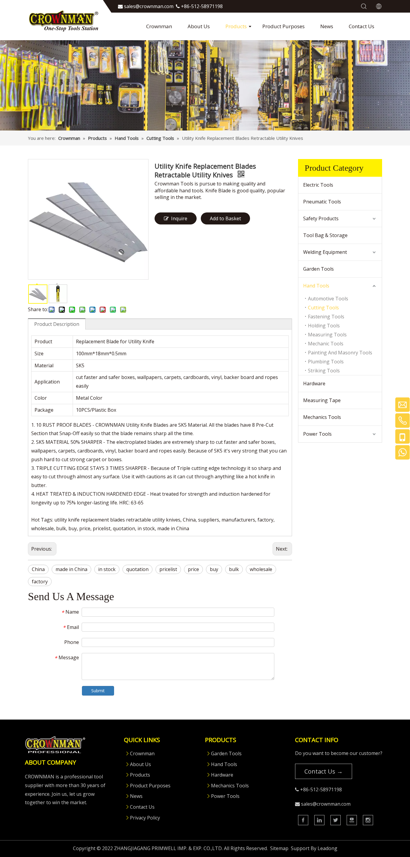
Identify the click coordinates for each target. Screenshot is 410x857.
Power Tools (317, 434)
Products (236, 26)
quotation (137, 569)
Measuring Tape (322, 400)
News (326, 26)
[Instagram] (368, 820)
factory (40, 581)
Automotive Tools (328, 298)
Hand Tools (316, 285)
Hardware (314, 383)
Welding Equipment (325, 252)
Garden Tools (318, 269)
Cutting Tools (323, 307)
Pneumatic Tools (322, 201)
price (193, 569)
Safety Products (321, 218)
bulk (234, 569)
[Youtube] (352, 820)
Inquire (179, 218)
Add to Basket (225, 218)
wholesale (261, 569)
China (38, 569)
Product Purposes (283, 26)
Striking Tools (324, 370)
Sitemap (279, 848)
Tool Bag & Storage (325, 235)
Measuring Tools (327, 334)
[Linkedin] (319, 820)
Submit (98, 690)
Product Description (56, 324)
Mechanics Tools (322, 417)
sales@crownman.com (326, 804)
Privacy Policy (145, 817)
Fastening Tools (326, 316)
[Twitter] (335, 820)
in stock (107, 569)
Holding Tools (324, 325)
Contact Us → (323, 771)
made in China (71, 569)
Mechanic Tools (325, 343)
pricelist (168, 569)
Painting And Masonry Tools (340, 352)
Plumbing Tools (326, 361)
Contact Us (361, 26)
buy (214, 569)
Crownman (159, 26)
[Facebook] (303, 820)
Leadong (327, 848)
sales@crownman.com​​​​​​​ (148, 6)
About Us (199, 26)
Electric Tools (318, 185)
